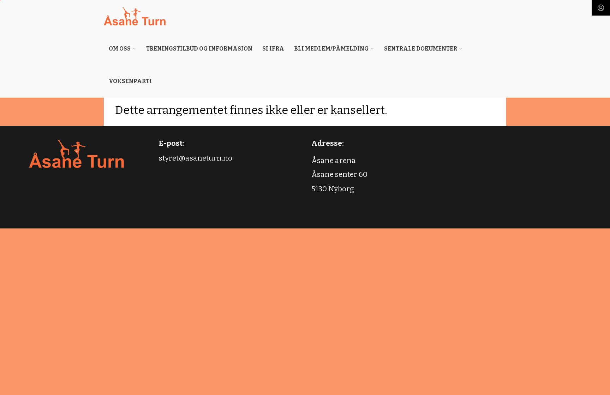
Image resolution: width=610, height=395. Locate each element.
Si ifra (273, 48)
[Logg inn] (600, 7)
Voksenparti (130, 81)
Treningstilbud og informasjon (199, 48)
